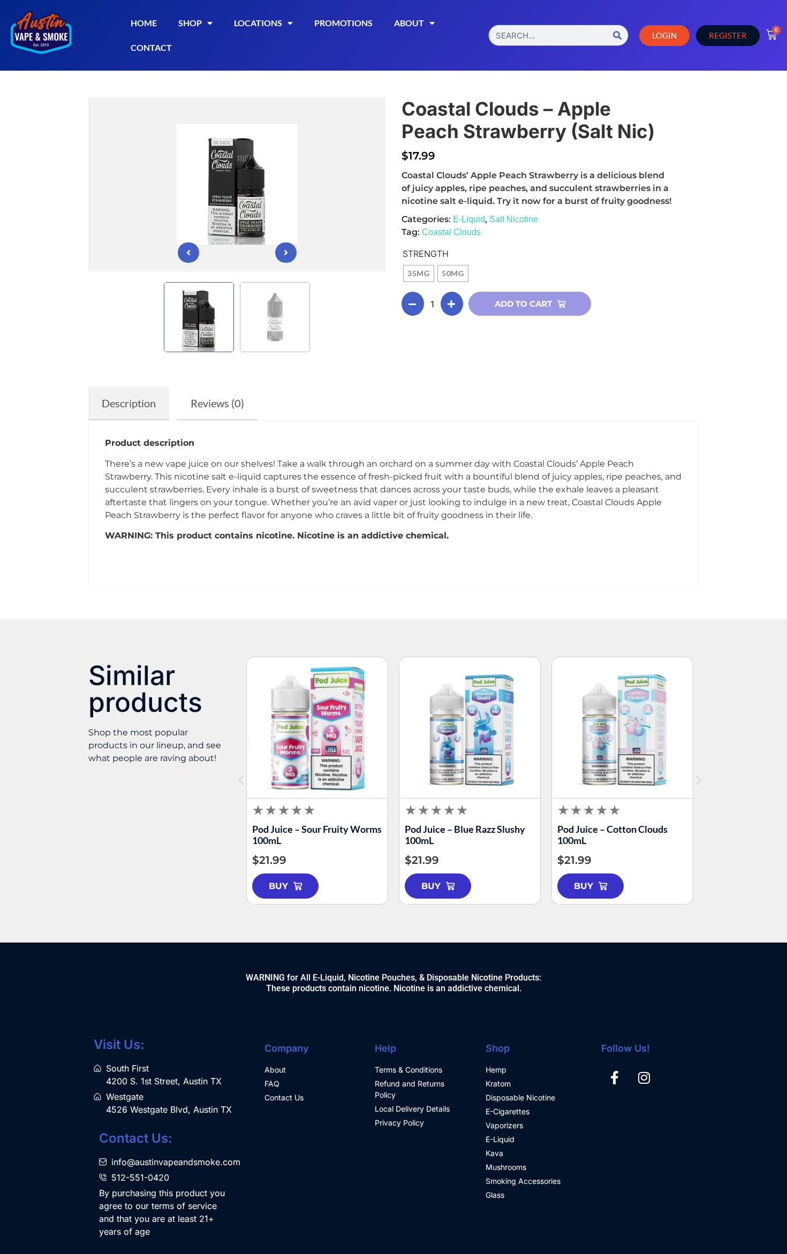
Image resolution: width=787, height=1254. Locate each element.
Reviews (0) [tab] (217, 403)
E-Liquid (469, 219)
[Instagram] (644, 1077)
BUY (278, 886)
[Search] (617, 35)
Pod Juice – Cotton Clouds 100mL (612, 835)
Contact (151, 47)
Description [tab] (129, 403)
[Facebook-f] (614, 1077)
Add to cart (523, 304)
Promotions (343, 23)
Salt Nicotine (513, 219)
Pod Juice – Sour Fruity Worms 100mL (317, 835)
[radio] (419, 273)
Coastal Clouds (451, 232)
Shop (190, 23)
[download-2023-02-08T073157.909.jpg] (237, 184)
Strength (426, 253)
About (409, 23)
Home (144, 23)
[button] (188, 252)
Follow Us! (625, 1048)
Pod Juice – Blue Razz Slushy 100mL (465, 835)
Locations (258, 23)
